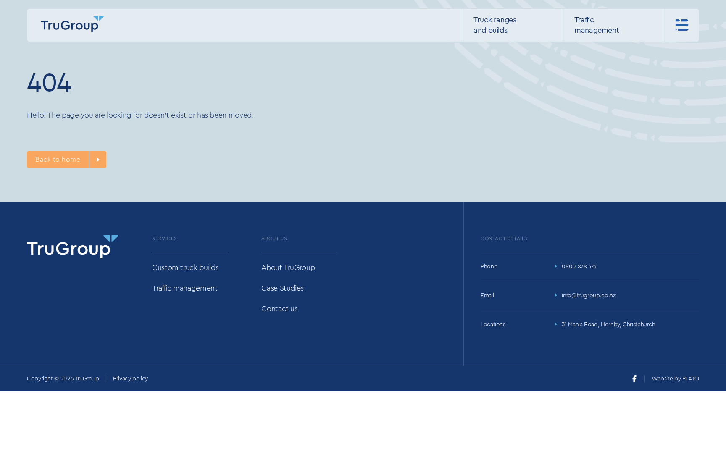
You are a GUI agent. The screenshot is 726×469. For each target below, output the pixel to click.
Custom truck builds (185, 267)
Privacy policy (130, 379)
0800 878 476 (579, 267)
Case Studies (282, 288)
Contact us (279, 308)
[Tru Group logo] (72, 24)
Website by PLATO (675, 379)
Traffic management (185, 288)
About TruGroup (288, 267)
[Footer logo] (72, 247)
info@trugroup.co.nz (588, 296)
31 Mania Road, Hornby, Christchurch (608, 325)
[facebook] (634, 378)
